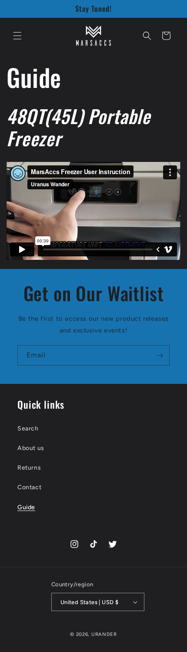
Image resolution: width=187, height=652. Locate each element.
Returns (29, 467)
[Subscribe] (159, 355)
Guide (26, 507)
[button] (17, 35)
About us (30, 448)
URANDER (104, 634)
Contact (29, 487)
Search (28, 428)
